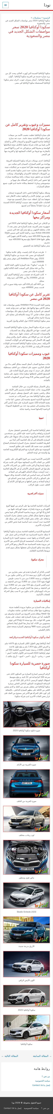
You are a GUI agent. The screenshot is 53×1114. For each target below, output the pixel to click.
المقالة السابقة (42, 1056)
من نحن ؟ (46, 1076)
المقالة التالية (9, 1056)
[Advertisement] (26, 55)
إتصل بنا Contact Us (41, 1085)
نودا (47, 5)
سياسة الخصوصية (42, 1081)
